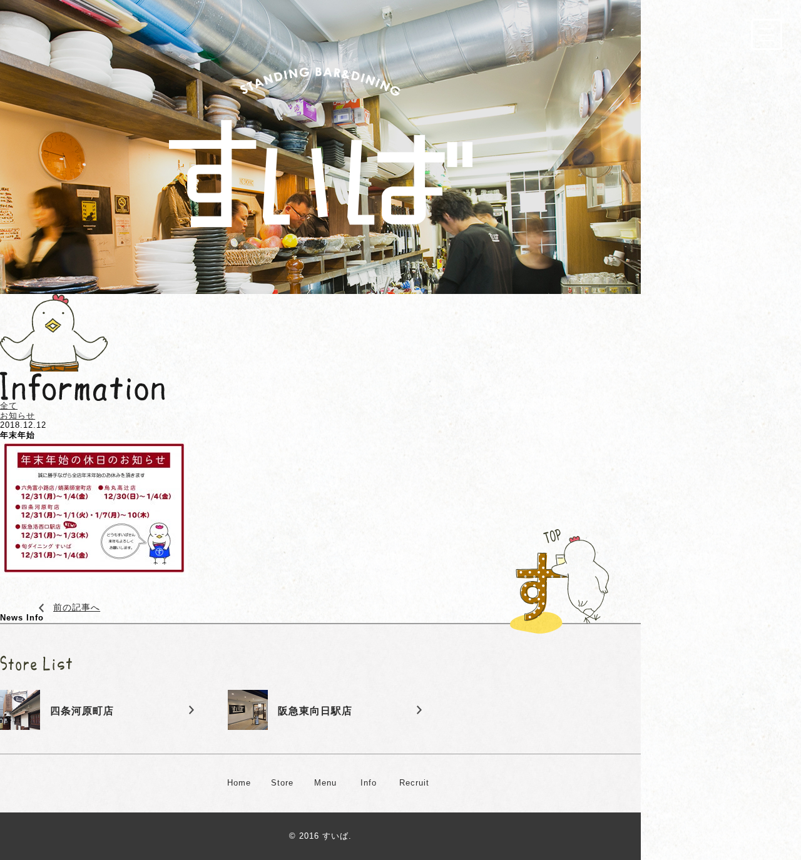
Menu (325, 782)
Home (239, 782)
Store (282, 782)
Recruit (414, 782)
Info (368, 782)
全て (9, 405)
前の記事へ (76, 607)
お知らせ (17, 415)
